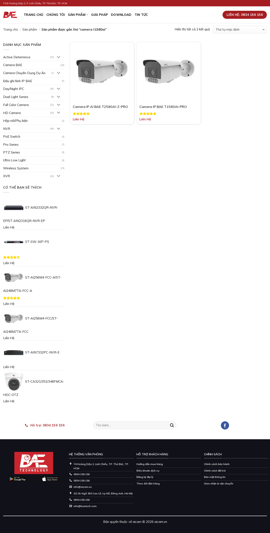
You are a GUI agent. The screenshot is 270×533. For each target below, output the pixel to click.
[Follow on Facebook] (225, 425)
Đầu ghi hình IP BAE (17, 81)
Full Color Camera (16, 105)
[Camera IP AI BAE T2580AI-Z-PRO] (102, 71)
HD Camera (12, 113)
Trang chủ (10, 29)
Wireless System (15, 168)
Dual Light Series (15, 97)
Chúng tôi (55, 15)
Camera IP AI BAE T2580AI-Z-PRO (100, 107)
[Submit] (172, 425)
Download (121, 15)
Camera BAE (12, 65)
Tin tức (141, 15)
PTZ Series (11, 152)
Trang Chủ (33, 15)
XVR (6, 176)
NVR (6, 129)
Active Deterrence (16, 57)
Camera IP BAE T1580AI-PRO (163, 107)
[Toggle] (58, 57)
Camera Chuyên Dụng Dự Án (24, 73)
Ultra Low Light (14, 160)
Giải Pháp (99, 15)
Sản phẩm (76, 15)
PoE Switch (11, 137)
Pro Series (11, 145)
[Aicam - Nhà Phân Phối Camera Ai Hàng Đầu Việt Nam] (10, 15)
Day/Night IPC (13, 89)
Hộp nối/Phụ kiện (15, 121)
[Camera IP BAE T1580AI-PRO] (168, 71)
